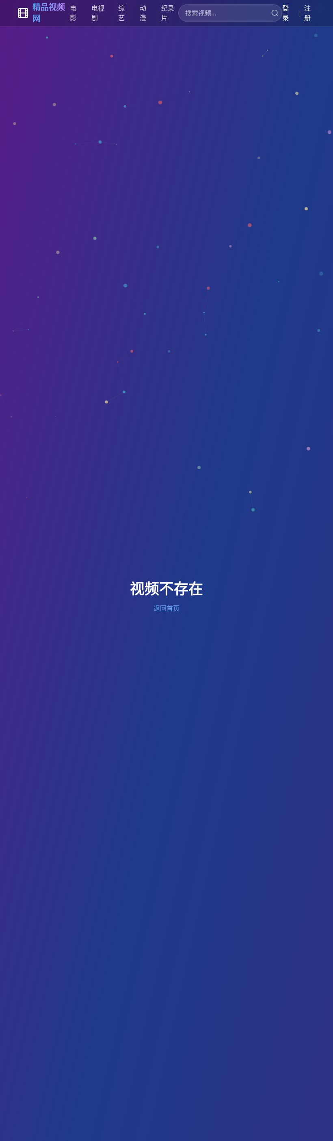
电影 (73, 13)
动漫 (143, 13)
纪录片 (167, 13)
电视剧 (97, 13)
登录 (285, 13)
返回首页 (166, 608)
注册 (307, 13)
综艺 (121, 13)
